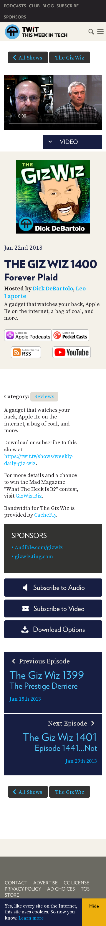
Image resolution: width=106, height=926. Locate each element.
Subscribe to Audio (59, 587)
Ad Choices (61, 889)
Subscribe (68, 6)
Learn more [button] (31, 918)
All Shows (30, 58)
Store (12, 895)
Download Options (59, 629)
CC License (76, 883)
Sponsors (15, 17)
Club (34, 6)
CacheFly (45, 515)
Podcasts (15, 6)
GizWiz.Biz (29, 496)
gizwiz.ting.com (34, 556)
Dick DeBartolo (53, 288)
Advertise (45, 883)
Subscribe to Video (59, 608)
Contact (16, 883)
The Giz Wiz (69, 58)
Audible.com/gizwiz (39, 547)
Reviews (44, 396)
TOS (85, 889)
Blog (48, 6)
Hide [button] (94, 906)
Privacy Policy (23, 889)
